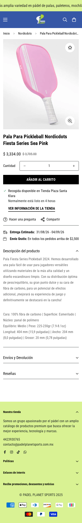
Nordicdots (25, 33)
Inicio (6, 33)
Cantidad (9, 166)
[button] (74, 19)
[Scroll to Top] (74, 501)
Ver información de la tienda (31, 208)
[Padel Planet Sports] (41, 19)
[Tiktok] (18, 452)
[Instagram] (11, 452)
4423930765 (11, 439)
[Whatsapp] (25, 452)
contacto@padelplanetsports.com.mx (28, 444)
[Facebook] (4, 452)
